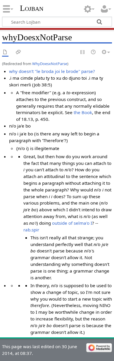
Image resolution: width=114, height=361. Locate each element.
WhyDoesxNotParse (49, 63)
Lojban (31, 8)
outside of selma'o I (72, 223)
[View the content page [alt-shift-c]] (5, 52)
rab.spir (31, 230)
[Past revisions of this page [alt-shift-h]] (93, 52)
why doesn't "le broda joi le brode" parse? (52, 71)
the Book (83, 112)
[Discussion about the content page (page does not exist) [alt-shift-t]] (18, 52)
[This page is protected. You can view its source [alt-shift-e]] (83, 52)
